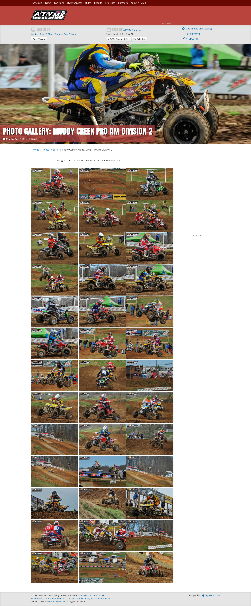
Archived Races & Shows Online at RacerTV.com (53, 34)
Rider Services (74, 2)
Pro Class (110, 2)
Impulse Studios (212, 595)
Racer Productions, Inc (55, 601)
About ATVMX (138, 2)
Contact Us (99, 595)
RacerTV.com (193, 33)
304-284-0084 (86, 595)
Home (36, 149)
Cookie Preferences (55, 598)
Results (98, 2)
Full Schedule (139, 39)
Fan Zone (59, 2)
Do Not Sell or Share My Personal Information (89, 598)
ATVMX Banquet (132, 30)
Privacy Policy (37, 598)
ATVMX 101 (192, 38)
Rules (88, 2)
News (48, 2)
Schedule (37, 2)
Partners (123, 2)
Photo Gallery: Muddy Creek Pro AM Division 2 (87, 149)
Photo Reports (51, 149)
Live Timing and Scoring (199, 28)
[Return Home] (49, 18)
